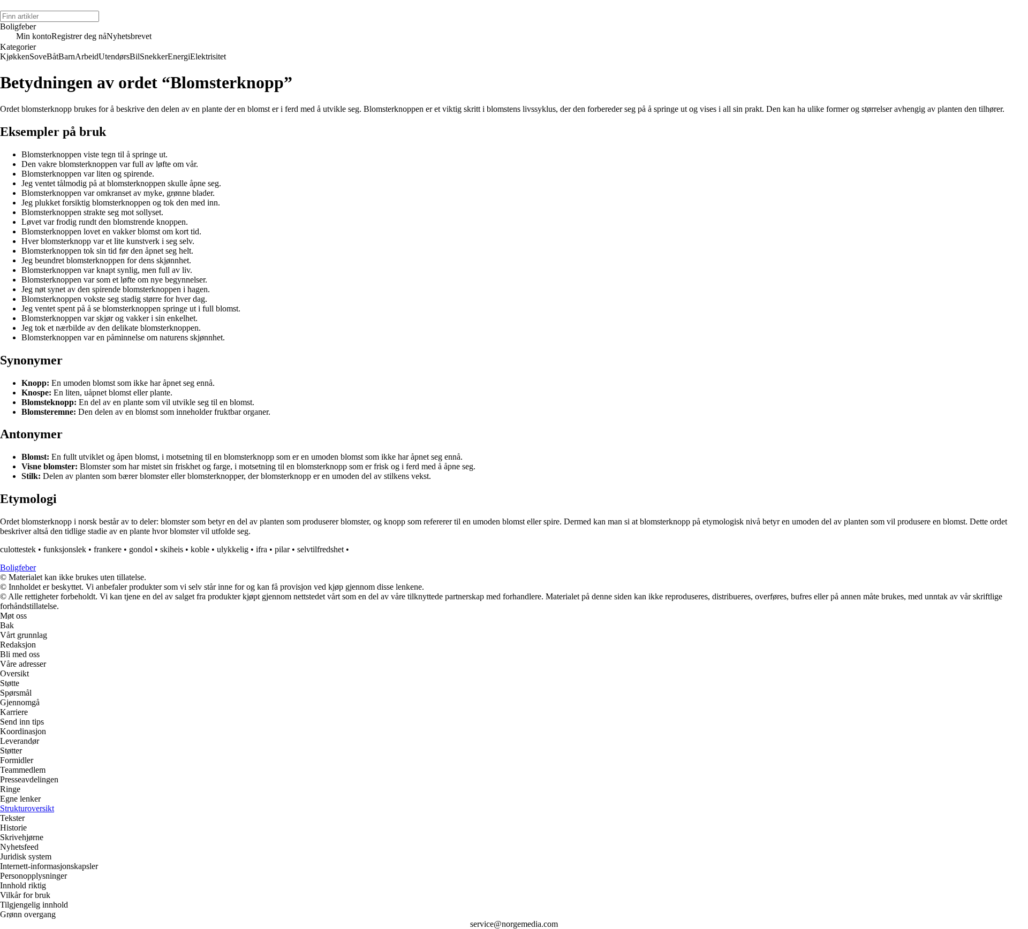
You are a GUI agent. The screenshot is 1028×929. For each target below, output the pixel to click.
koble (200, 549)
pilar (282, 549)
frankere (108, 549)
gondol (141, 549)
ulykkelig (232, 549)
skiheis (171, 549)
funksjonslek (64, 549)
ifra (261, 549)
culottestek (18, 549)
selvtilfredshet (320, 549)
